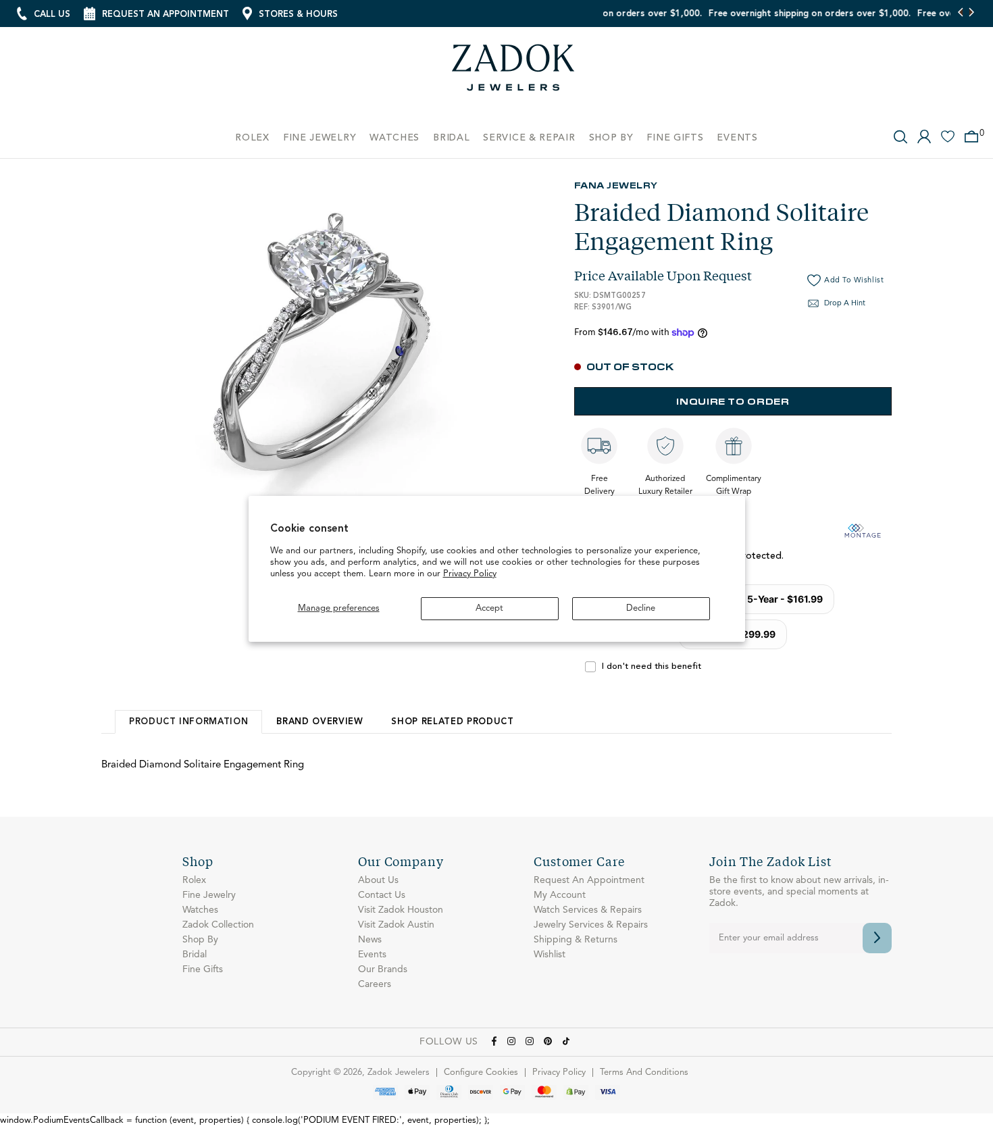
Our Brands (382, 969)
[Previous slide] (961, 13)
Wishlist (549, 954)
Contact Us (381, 895)
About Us (378, 880)
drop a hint (844, 303)
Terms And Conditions (644, 1072)
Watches (200, 910)
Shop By (200, 939)
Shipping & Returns (575, 939)
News (370, 939)
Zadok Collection (218, 925)
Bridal (194, 954)
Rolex (194, 880)
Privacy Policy (469, 574)
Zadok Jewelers (513, 72)
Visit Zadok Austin (396, 925)
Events (372, 954)
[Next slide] (971, 13)
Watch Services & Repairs (588, 910)
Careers (374, 984)
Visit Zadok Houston (400, 910)
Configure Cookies (481, 1072)
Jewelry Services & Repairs (591, 925)
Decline (640, 608)
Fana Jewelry (616, 185)
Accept (489, 608)
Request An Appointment (589, 880)
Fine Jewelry (209, 895)
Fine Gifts (202, 969)
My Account (560, 895)
